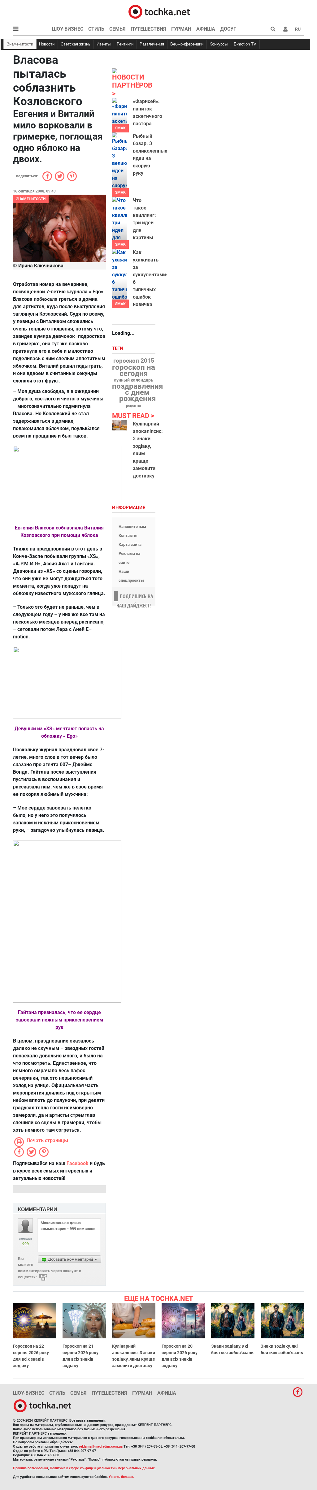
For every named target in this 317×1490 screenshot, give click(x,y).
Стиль (96, 29)
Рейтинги (125, 44)
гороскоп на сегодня (133, 370)
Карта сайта (130, 544)
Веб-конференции (186, 44)
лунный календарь (133, 380)
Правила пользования (30, 1468)
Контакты (128, 535)
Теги (118, 348)
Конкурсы (219, 44)
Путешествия (148, 29)
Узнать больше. (121, 1477)
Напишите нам (132, 526)
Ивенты (104, 44)
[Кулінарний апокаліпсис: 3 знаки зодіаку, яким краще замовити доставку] (119, 425)
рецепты (133, 406)
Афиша (205, 29)
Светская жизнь (75, 44)
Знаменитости (20, 44)
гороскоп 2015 (133, 360)
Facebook (78, 1163)
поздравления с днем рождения (137, 392)
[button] (285, 29)
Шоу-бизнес (67, 29)
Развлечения (152, 44)
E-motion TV (245, 44)
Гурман (181, 29)
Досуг (228, 29)
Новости (46, 44)
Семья (117, 29)
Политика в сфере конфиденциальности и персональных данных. (103, 1468)
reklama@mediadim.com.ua (101, 1447)
